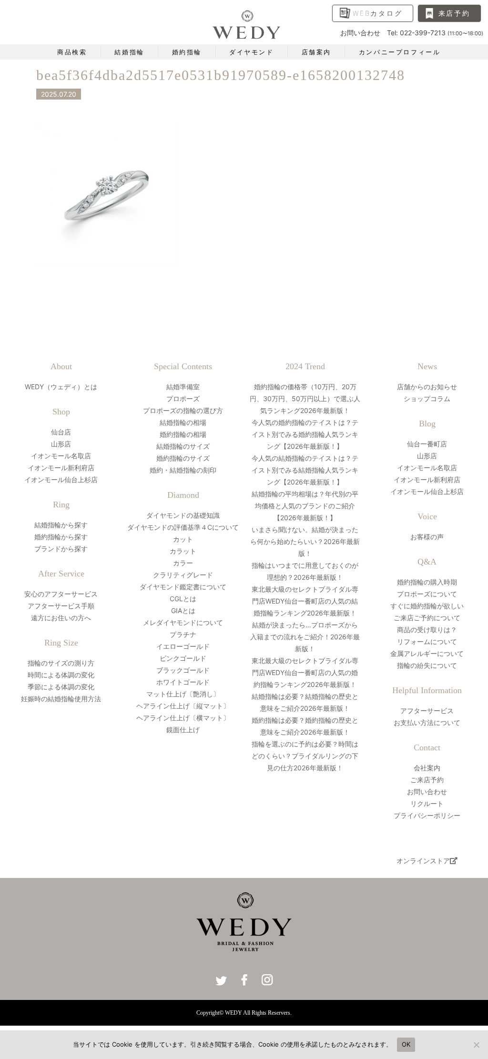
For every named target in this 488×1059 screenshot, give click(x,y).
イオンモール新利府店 (61, 468)
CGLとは (183, 599)
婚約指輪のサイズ (183, 458)
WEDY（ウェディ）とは (61, 387)
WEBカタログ (378, 13)
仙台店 (61, 432)
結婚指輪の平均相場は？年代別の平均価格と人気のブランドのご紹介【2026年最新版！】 (305, 506)
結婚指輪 (129, 52)
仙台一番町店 (427, 444)
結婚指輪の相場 (183, 422)
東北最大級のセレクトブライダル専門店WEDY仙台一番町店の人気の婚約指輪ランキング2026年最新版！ (305, 672)
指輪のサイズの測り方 (61, 663)
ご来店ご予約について (427, 618)
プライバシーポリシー (427, 815)
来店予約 (454, 13)
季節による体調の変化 (61, 687)
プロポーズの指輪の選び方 (183, 410)
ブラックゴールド (183, 670)
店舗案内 (316, 52)
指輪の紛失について (427, 665)
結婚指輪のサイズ (183, 446)
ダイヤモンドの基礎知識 (183, 515)
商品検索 (72, 52)
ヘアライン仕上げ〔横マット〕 (183, 718)
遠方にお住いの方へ (61, 618)
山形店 (61, 444)
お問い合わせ (427, 791)
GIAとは (183, 610)
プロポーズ (183, 398)
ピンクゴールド (183, 658)
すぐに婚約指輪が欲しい (427, 606)
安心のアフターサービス (61, 594)
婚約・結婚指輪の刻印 (183, 470)
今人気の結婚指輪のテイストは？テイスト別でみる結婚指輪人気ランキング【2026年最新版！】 (305, 470)
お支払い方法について (427, 722)
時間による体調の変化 (61, 675)
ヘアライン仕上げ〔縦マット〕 (183, 706)
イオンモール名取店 (61, 456)
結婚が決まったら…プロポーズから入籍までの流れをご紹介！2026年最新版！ (305, 637)
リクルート (427, 803)
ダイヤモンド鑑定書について (183, 587)
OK (406, 1044)
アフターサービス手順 (61, 606)
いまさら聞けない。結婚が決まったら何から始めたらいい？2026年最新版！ (305, 541)
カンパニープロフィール (400, 52)
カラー (183, 563)
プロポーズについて (427, 594)
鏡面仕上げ (183, 730)
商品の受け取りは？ (427, 629)
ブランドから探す (61, 549)
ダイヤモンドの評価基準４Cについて (183, 527)
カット (183, 539)
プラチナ (183, 634)
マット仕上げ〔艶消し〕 (183, 694)
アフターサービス (427, 710)
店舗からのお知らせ (427, 387)
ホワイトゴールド (183, 682)
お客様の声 (427, 537)
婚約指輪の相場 (183, 434)
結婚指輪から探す (61, 525)
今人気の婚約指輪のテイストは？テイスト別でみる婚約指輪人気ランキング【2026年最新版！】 (305, 434)
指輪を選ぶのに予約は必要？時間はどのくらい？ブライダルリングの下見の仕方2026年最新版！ (305, 756)
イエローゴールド (183, 646)
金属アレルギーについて (427, 653)
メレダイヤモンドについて (183, 622)
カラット (183, 551)
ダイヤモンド (251, 52)
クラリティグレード (183, 575)
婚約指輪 (187, 52)
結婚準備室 (183, 387)
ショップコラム (427, 398)
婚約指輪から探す (61, 537)
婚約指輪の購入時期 (427, 582)
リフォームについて (427, 641)
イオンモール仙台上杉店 (61, 479)
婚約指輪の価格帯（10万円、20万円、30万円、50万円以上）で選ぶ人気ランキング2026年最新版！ (305, 398)
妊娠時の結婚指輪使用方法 (61, 699)
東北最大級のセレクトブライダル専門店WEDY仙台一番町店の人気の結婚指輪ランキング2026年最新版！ (305, 601)
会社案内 (427, 768)
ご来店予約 (427, 780)
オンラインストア (423, 861)
